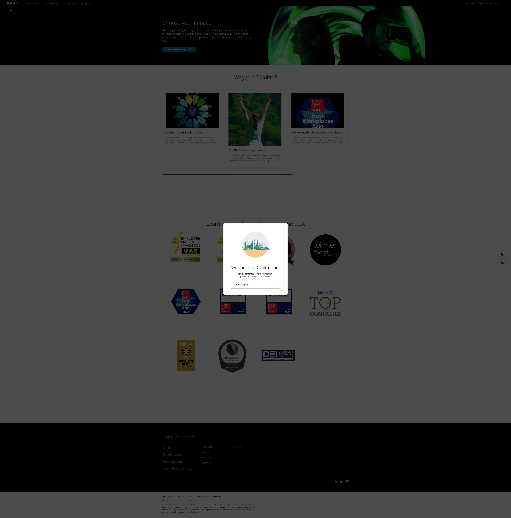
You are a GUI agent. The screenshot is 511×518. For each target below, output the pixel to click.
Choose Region (241, 284)
